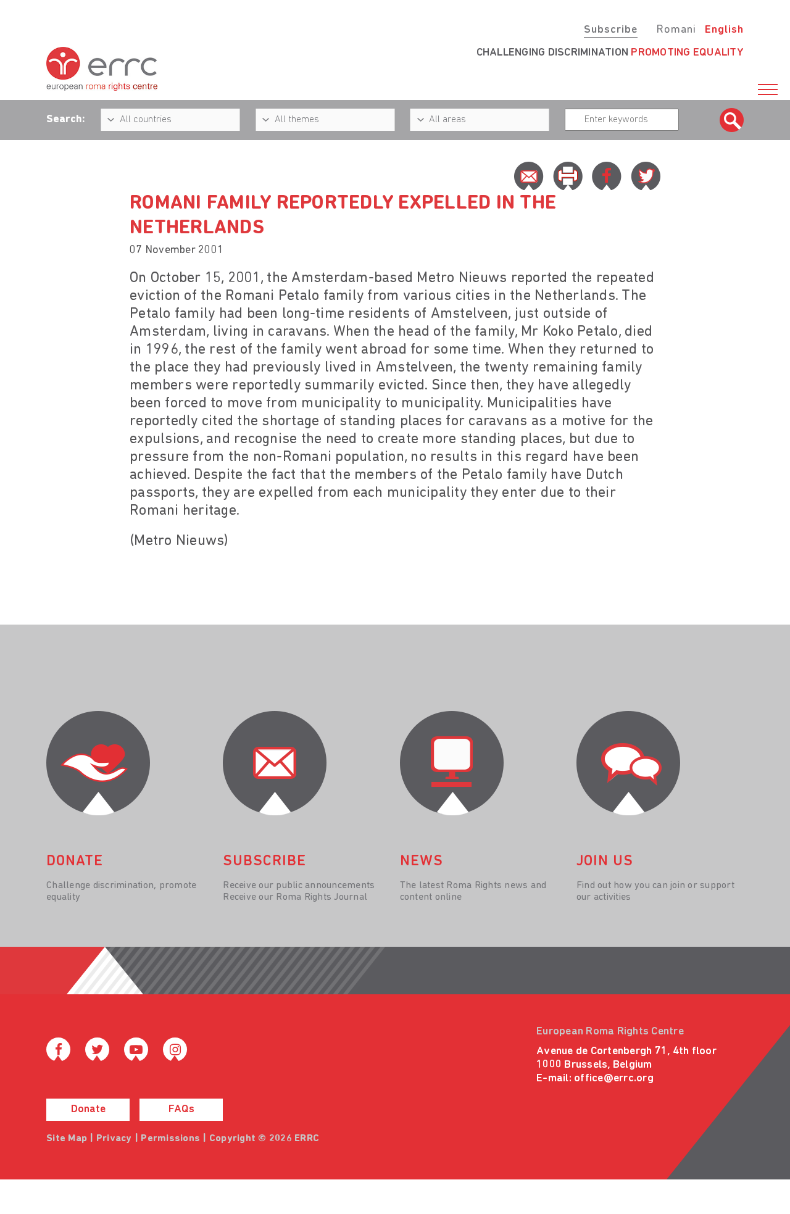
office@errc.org (614, 1078)
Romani (676, 30)
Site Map (66, 1139)
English (724, 30)
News (421, 861)
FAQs (181, 1109)
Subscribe (611, 30)
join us (604, 861)
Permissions (170, 1139)
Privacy (114, 1139)
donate (74, 861)
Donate (88, 1109)
